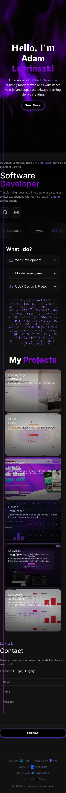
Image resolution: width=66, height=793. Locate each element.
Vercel (42, 779)
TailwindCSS (42, 772)
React (27, 760)
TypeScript (41, 766)
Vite (55, 760)
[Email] (16, 212)
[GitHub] (5, 212)
